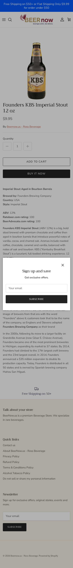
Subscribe (36, 299)
